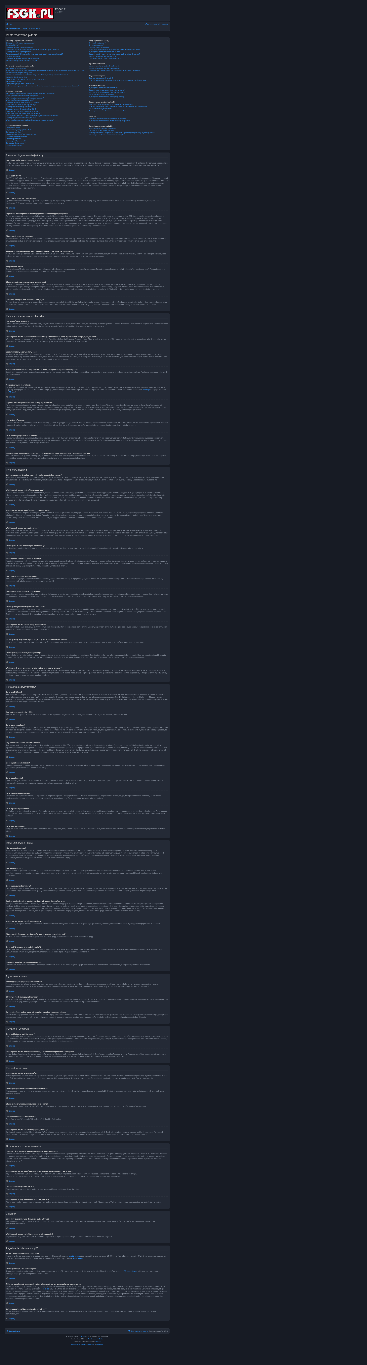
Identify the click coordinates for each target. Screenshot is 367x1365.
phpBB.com (10, 392)
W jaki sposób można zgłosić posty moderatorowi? (23, 113)
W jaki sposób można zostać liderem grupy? (104, 52)
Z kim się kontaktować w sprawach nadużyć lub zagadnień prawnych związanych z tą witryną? (122, 133)
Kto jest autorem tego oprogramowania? (102, 128)
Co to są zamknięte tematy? (16, 143)
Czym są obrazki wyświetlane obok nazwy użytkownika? (26, 79)
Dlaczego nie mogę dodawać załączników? (21, 109)
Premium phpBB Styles (95, 1339)
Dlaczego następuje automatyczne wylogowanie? (23, 58)
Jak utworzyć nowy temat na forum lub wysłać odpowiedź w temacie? (30, 93)
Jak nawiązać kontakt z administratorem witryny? (106, 135)
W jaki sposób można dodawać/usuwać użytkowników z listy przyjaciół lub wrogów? (118, 80)
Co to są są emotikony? (14, 132)
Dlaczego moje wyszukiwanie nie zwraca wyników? (107, 90)
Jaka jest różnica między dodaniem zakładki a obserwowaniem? (111, 104)
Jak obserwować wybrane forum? (100, 109)
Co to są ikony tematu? (14, 145)
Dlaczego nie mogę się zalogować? (18, 52)
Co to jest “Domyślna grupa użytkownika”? (103, 56)
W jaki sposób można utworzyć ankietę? (20, 100)
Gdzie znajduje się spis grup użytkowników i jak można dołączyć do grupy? (115, 49)
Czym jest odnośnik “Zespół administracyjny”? (105, 58)
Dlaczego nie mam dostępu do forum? (19, 107)
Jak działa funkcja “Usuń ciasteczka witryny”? (22, 60)
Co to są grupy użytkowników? (99, 47)
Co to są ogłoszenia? (13, 139)
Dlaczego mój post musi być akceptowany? (21, 118)
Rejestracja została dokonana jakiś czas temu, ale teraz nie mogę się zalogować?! (34, 54)
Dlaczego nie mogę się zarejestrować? (19, 47)
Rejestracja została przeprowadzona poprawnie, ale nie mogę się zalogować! (32, 49)
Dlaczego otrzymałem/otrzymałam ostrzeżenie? (22, 111)
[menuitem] (9, 24)
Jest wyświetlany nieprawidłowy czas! (19, 73)
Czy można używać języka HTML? (18, 130)
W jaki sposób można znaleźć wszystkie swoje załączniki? (109, 120)
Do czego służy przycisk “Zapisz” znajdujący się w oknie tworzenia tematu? (32, 115)
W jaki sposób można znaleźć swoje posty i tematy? (107, 96)
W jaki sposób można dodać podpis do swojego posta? (25, 98)
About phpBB (78, 1258)
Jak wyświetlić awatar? (14, 81)
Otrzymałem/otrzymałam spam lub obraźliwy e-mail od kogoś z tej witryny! (114, 70)
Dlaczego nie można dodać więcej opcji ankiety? (23, 102)
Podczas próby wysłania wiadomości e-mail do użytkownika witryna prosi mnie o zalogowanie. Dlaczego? (42, 86)
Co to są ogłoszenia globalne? (16, 136)
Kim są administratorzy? (97, 43)
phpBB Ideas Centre (129, 1271)
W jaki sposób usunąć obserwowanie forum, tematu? (107, 111)
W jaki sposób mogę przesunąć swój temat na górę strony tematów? (30, 120)
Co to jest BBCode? (13, 128)
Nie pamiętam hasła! (13, 56)
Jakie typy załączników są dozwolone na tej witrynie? (107, 118)
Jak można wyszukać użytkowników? (102, 94)
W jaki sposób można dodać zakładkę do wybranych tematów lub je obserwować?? (118, 106)
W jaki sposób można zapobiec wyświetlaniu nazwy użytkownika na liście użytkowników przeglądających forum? (45, 70)
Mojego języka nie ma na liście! (17, 77)
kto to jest (45, 1289)
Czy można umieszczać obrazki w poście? (21, 134)
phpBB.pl (146, 390)
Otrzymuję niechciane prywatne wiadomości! (104, 68)
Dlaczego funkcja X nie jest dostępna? (102, 130)
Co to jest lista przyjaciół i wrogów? (101, 78)
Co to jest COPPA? (12, 45)
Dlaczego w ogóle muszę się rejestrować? (20, 43)
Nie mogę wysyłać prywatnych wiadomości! (104, 66)
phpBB (83, 1336)
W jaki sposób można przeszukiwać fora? (103, 88)
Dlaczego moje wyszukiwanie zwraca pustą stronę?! (107, 92)
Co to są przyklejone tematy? (16, 141)
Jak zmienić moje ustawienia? (16, 68)
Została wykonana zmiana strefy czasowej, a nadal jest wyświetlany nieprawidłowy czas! (37, 75)
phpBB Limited (74, 1256)
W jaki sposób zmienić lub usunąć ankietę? (21, 104)
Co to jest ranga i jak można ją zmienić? (20, 84)
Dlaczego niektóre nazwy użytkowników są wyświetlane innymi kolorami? (114, 54)
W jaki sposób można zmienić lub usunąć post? (22, 95)
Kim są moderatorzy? (96, 45)
